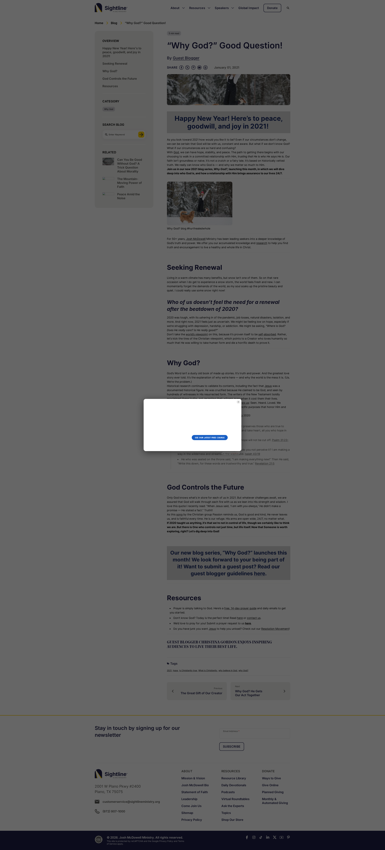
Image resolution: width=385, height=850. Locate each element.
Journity (234, 453)
